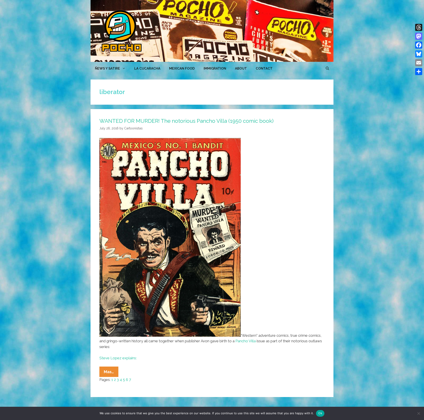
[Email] (418, 62)
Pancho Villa (245, 341)
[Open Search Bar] (327, 68)
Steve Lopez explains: (118, 358)
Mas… (111, 373)
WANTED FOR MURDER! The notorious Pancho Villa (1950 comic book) (186, 121)
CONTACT (264, 68)
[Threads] (418, 27)
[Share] (418, 71)
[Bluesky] (418, 53)
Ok (320, 413)
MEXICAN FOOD (182, 68)
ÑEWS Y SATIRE (107, 68)
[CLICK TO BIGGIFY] (170, 335)
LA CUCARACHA (147, 68)
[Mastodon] (418, 36)
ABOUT (241, 68)
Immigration (215, 68)
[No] (418, 413)
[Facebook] (418, 45)
